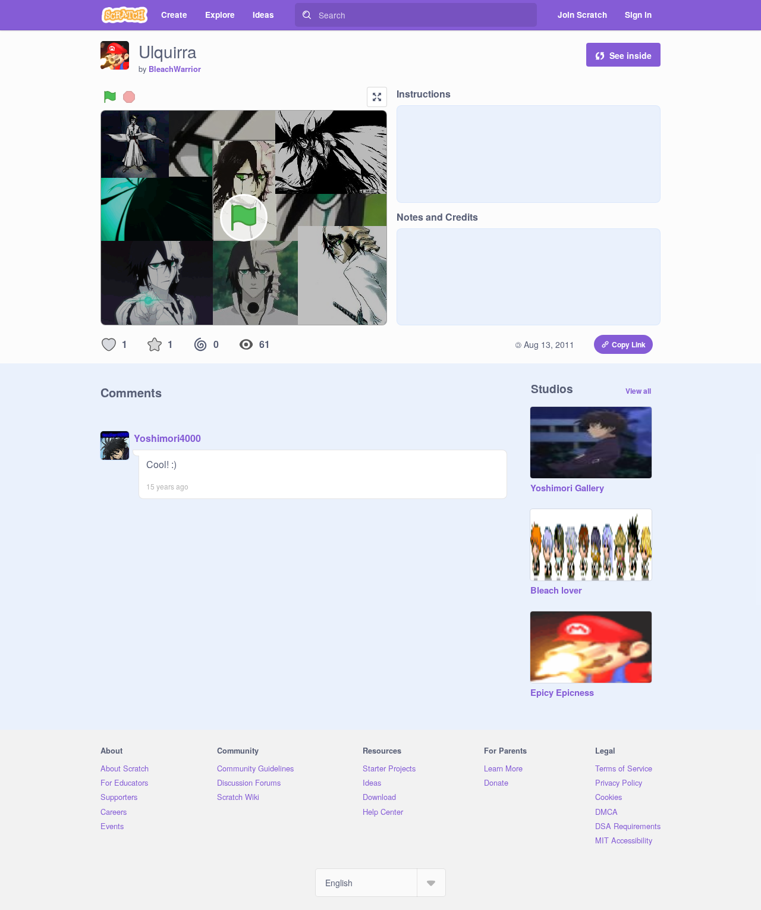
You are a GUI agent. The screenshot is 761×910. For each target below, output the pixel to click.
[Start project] (110, 96)
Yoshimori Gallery (567, 488)
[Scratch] (124, 15)
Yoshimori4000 (167, 438)
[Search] (307, 15)
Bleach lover (556, 590)
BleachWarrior (175, 69)
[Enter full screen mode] (377, 97)
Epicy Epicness (562, 693)
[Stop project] (129, 96)
